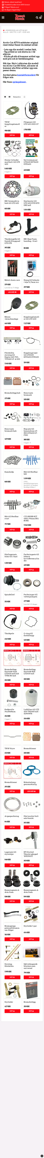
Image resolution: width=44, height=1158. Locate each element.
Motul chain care (12, 280)
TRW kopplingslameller (12, 124)
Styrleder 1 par (30, 926)
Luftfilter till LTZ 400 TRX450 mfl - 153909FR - (31, 711)
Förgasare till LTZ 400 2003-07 (31, 123)
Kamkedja (9, 472)
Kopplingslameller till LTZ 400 (31, 318)
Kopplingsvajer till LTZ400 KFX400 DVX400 (31, 355)
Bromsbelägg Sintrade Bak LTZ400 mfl (30, 671)
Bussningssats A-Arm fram (12, 891)
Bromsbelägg (30, 1002)
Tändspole (9, 633)
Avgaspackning (12, 816)
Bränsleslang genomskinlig (30, 783)
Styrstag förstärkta (9, 965)
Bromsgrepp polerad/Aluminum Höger (12, 928)
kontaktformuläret (26, 75)
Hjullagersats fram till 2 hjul (11, 555)
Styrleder (9, 1002)
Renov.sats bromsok (28, 394)
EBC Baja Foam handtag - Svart (30, 240)
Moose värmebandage (11, 318)
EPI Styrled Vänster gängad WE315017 (31, 854)
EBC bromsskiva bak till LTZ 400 (12, 202)
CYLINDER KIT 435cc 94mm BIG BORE (31, 518)
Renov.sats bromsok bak (11, 430)
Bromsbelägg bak (12, 393)
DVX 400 (26, 32)
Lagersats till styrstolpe (10, 853)
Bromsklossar (30, 748)
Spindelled (9, 595)
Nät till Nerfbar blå (31, 473)
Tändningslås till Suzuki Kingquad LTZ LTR (12, 241)
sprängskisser (19, 82)
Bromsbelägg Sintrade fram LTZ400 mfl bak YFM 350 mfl (12, 672)
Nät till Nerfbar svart (12, 517)
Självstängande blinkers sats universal (30, 966)
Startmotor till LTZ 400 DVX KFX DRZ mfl (31, 203)
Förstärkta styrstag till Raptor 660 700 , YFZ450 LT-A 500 (12, 356)
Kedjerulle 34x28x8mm (10, 710)
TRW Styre (10, 748)
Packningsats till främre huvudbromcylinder (31, 557)
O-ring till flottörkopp (29, 634)
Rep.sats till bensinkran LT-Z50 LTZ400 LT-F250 (31, 432)
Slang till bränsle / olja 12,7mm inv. (31, 281)
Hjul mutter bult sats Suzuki (31, 817)
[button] (40, 17)
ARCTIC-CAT (15, 32)
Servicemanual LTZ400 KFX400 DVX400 (31, 162)
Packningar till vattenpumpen (31, 596)
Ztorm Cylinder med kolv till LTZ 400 (12, 162)
